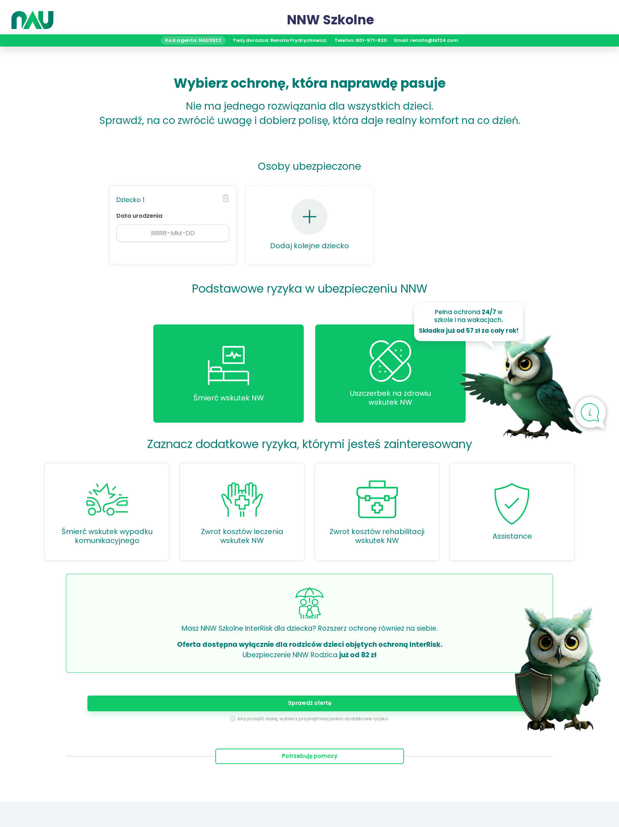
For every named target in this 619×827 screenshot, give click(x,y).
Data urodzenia (139, 216)
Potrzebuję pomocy (309, 756)
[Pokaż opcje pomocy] (590, 414)
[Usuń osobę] (225, 198)
